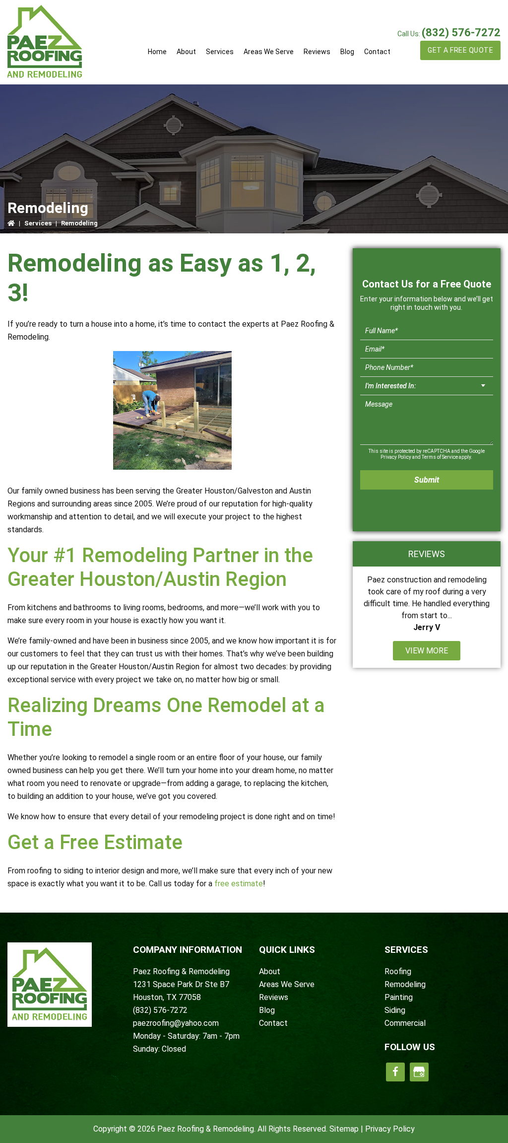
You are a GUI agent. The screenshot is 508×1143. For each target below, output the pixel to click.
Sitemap (344, 1129)
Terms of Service (440, 457)
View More (426, 650)
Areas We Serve (287, 984)
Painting (398, 997)
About (269, 971)
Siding (394, 1010)
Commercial (405, 1023)
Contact (273, 1023)
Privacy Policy (396, 457)
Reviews (273, 997)
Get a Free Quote (460, 50)
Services (38, 223)
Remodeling (405, 984)
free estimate (238, 883)
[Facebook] (395, 1072)
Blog (267, 1010)
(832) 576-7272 (461, 32)
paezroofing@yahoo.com (176, 1023)
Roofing (397, 971)
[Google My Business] (419, 1072)
